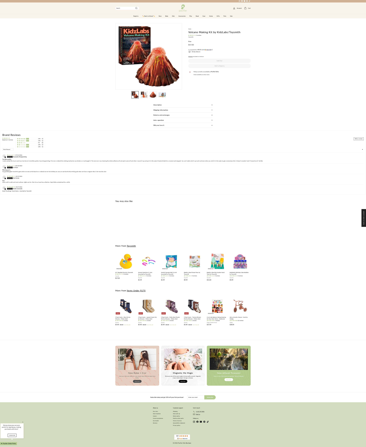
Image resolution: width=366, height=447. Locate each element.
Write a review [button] (359, 138)
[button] (192, 35)
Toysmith (190, 37)
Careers (155, 416)
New (160, 16)
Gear (204, 16)
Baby (166, 16)
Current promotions (158, 418)
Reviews (155, 423)
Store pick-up (176, 413)
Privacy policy (176, 425)
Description (157, 105)
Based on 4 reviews (7, 140)
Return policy (176, 416)
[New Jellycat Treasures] (229, 359)
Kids (173, 16)
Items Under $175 (136, 290)
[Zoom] (148, 56)
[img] (11, 155)
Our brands (156, 420)
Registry (135, 16)
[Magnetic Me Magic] (183, 359)
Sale (231, 16)
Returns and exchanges (161, 115)
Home (211, 16)
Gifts (218, 16)
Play (190, 16)
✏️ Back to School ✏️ (148, 16)
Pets (225, 16)
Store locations (157, 413)
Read (197, 16)
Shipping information (160, 110)
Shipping (190, 56)
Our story (155, 411)
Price (189, 41)
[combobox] (127, 8)
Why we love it (158, 125)
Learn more (12, 435)
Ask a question (158, 120)
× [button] (22, 422)
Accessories (182, 16)
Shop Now (137, 381)
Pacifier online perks (178, 418)
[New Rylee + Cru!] (137, 359)
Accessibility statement (179, 423)
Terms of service (177, 420)
